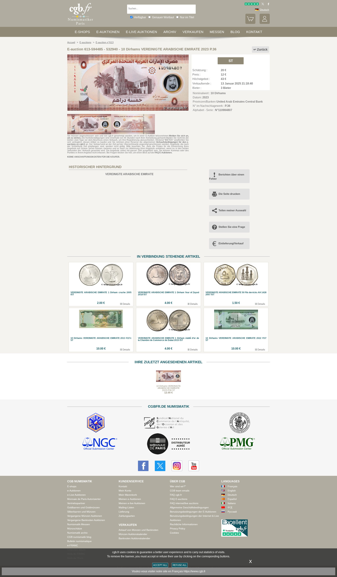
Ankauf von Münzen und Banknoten (138, 530)
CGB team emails (179, 490)
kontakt (254, 32)
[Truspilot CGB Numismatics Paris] (252, 4)
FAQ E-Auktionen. (163, 152)
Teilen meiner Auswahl (232, 210)
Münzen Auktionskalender (133, 534)
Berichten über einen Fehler (226, 176)
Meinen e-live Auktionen (132, 503)
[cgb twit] (262, 4)
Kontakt (123, 486)
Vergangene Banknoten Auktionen (86, 520)
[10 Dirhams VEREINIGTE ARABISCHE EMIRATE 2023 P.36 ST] (128, 109)
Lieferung (124, 511)
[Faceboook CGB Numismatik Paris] (143, 466)
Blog (235, 32)
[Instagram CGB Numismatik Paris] (177, 466)
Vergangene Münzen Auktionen (84, 515)
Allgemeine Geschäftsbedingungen (189, 507)
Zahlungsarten (127, 515)
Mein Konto (125, 490)
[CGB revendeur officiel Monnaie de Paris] (168, 444)
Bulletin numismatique (79, 541)
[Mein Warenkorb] (250, 23)
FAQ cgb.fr (176, 494)
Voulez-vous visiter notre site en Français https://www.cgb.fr (168, 571)
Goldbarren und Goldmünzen (83, 507)
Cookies (174, 532)
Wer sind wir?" (178, 486)
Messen (217, 32)
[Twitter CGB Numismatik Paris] (160, 466)
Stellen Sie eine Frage (232, 226)
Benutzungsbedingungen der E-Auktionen (193, 511)
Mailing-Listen (126, 507)
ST (231, 61)
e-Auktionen (108, 32)
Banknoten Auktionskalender (134, 538)
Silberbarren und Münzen (81, 511)
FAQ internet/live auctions (184, 503)
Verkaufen (193, 32)
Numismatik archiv (77, 532)
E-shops (82, 32)
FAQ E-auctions (178, 499)
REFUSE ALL (180, 565)
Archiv (169, 32)
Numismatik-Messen (78, 524)
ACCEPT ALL (160, 565)
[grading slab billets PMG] (237, 444)
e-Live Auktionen (141, 32)
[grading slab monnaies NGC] (99, 444)
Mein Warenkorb (128, 494)
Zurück (262, 49)
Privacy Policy (177, 528)
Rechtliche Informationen (184, 524)
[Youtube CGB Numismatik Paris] (194, 466)
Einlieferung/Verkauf (231, 243)
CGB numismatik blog (79, 537)
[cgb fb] (267, 4)
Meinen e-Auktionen (130, 499)
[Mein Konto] (265, 23)
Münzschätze (74, 528)
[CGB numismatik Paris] (80, 25)
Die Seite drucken (229, 193)
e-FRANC (72, 545)
